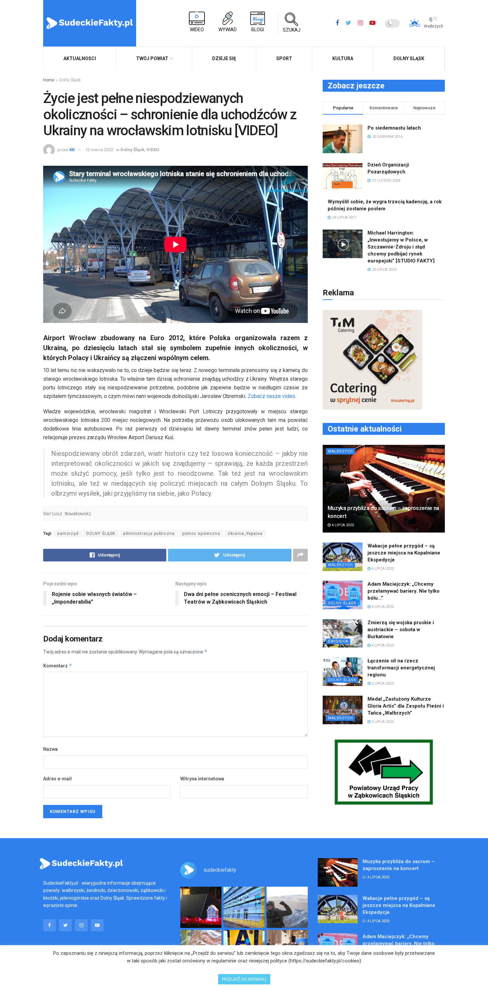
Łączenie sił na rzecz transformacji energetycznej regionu (401, 668)
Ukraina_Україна (245, 533)
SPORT (284, 58)
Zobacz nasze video (271, 396)
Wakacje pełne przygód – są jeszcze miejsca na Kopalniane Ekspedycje (403, 553)
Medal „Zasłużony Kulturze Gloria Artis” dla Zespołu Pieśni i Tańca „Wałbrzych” (405, 706)
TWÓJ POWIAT (152, 58)
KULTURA (342, 58)
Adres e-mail (57, 778)
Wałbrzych (340, 451)
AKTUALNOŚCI (79, 58)
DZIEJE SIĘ (224, 58)
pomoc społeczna (201, 533)
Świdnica (338, 641)
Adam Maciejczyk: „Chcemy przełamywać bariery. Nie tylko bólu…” (403, 591)
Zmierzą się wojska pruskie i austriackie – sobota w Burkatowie (400, 630)
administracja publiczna (149, 533)
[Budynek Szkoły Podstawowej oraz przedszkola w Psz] (244, 907)
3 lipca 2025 (382, 683)
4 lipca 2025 (342, 525)
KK (72, 149)
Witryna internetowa (202, 778)
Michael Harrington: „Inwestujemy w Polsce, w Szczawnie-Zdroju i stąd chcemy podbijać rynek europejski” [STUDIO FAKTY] (401, 247)
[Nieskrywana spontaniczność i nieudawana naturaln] (200, 907)
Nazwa (50, 749)
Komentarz (57, 665)
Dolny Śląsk (408, 58)
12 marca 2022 (99, 149)
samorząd (68, 533)
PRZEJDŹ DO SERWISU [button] (244, 979)
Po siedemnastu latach (394, 128)
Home (48, 80)
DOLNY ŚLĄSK (100, 533)
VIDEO (152, 149)
